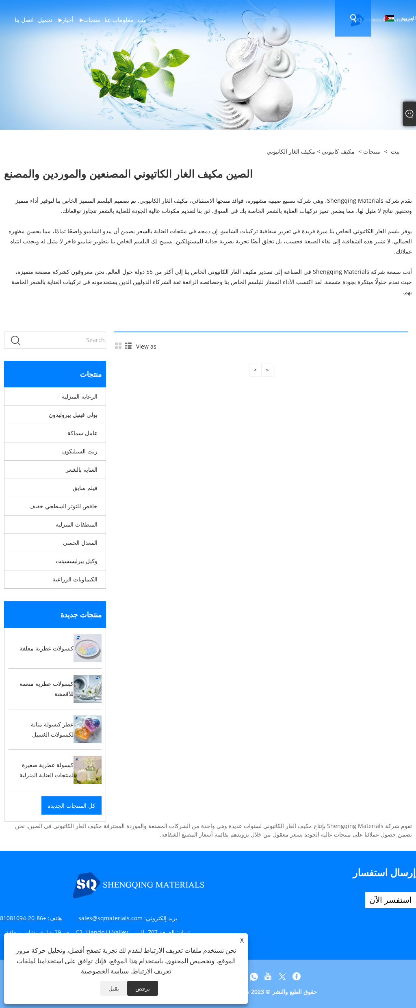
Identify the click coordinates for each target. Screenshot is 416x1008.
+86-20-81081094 (23, 918)
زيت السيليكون (80, 451)
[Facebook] (296, 976)
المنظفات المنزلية (77, 524)
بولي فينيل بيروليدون (73, 414)
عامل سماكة (82, 433)
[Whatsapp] (254, 976)
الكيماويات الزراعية (75, 579)
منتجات (371, 151)
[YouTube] (268, 976)
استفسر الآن (390, 899)
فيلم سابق (85, 488)
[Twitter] (282, 976)
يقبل (113, 988)
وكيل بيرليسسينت (77, 561)
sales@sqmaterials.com (110, 918)
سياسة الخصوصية (105, 971)
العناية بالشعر (82, 469)
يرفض (142, 988)
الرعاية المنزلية (80, 396)
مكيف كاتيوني (338, 151)
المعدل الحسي (80, 542)
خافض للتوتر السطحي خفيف (63, 506)
